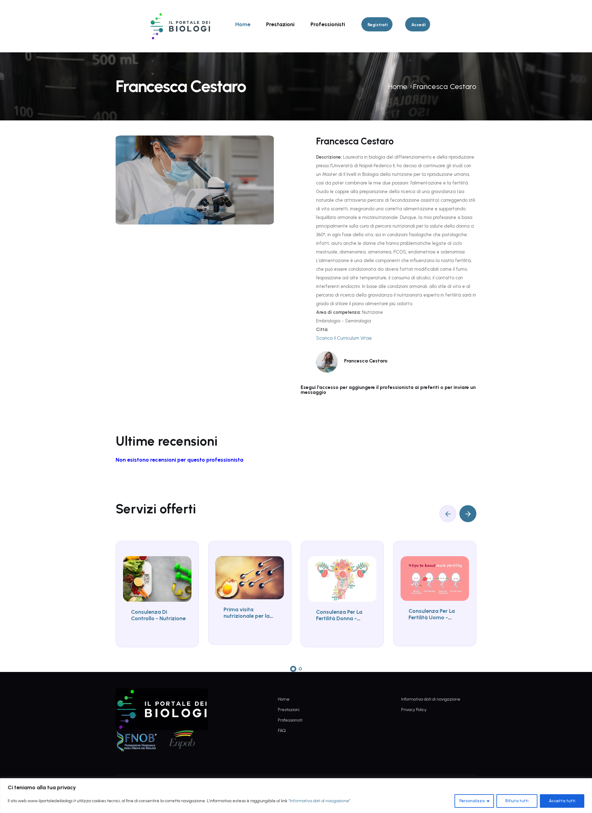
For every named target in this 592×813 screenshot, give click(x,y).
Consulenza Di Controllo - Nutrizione (158, 615)
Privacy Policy (413, 709)
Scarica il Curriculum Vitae (344, 338)
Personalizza (472, 800)
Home (242, 24)
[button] (293, 669)
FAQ (282, 730)
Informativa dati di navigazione (430, 699)
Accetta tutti (562, 800)
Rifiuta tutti (516, 800)
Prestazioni (280, 24)
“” (319, 800)
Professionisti (327, 24)
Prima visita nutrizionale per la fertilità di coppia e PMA (248, 619)
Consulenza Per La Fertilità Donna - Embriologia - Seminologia (339, 622)
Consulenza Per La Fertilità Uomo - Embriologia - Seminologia (432, 621)
